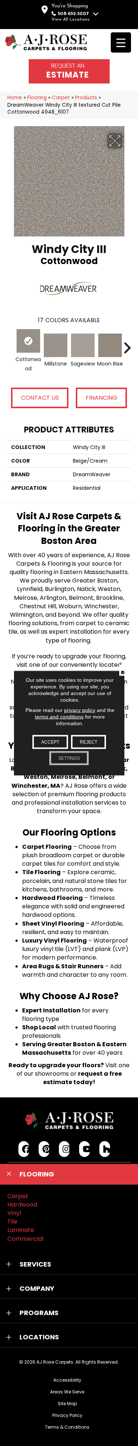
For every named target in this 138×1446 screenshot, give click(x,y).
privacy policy (79, 710)
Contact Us (40, 397)
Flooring (37, 97)
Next (126, 344)
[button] (69, 1174)
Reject (88, 742)
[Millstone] (55, 345)
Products (86, 97)
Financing (101, 397)
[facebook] (23, 1149)
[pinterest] (44, 1149)
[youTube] (84, 1149)
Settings (69, 758)
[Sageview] (82, 345)
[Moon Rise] (110, 345)
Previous (11, 344)
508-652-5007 (73, 13)
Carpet (61, 97)
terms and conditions (59, 717)
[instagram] (64, 1149)
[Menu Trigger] (121, 42)
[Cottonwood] (28, 341)
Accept (50, 742)
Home (14, 97)
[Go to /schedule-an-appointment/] (69, 71)
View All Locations (70, 19)
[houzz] (104, 1149)
